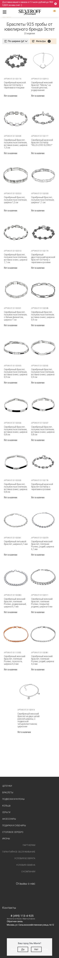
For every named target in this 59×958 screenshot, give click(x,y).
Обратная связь (15, 921)
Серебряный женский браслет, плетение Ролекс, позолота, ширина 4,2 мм (14, 660)
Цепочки (7, 786)
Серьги (6, 812)
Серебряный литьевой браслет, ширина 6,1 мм (16, 542)
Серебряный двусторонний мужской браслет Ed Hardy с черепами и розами (43, 258)
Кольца (6, 806)
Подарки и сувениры (14, 825)
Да (22, 949)
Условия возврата (24, 858)
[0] (52, 12)
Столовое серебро (12, 832)
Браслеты (7, 792)
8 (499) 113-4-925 (22, 915)
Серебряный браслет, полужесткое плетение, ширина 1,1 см (42, 200)
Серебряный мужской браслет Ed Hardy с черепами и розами (42, 486)
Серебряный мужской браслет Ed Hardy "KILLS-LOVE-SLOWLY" (42, 142)
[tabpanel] (15, 61)
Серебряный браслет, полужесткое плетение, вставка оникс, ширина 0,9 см (42, 316)
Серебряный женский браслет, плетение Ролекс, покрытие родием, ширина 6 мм (41, 603)
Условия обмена (25, 865)
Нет (36, 949)
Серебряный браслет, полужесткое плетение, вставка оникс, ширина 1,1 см (15, 258)
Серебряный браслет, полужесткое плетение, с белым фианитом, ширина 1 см (15, 316)
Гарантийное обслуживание (18, 852)
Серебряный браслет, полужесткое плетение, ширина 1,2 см (15, 200)
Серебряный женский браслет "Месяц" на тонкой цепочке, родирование (41, 86)
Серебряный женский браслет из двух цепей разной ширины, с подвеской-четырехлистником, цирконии (28, 720)
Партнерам (29, 845)
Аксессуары (9, 819)
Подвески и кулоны (13, 799)
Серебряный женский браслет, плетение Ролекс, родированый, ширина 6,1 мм (15, 603)
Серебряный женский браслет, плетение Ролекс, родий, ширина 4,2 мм (42, 660)
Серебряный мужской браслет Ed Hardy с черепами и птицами (15, 85)
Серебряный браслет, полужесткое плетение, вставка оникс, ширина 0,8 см (15, 431)
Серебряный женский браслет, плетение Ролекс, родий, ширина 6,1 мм (42, 545)
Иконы (6, 838)
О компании (28, 871)
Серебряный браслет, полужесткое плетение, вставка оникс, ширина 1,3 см (15, 144)
